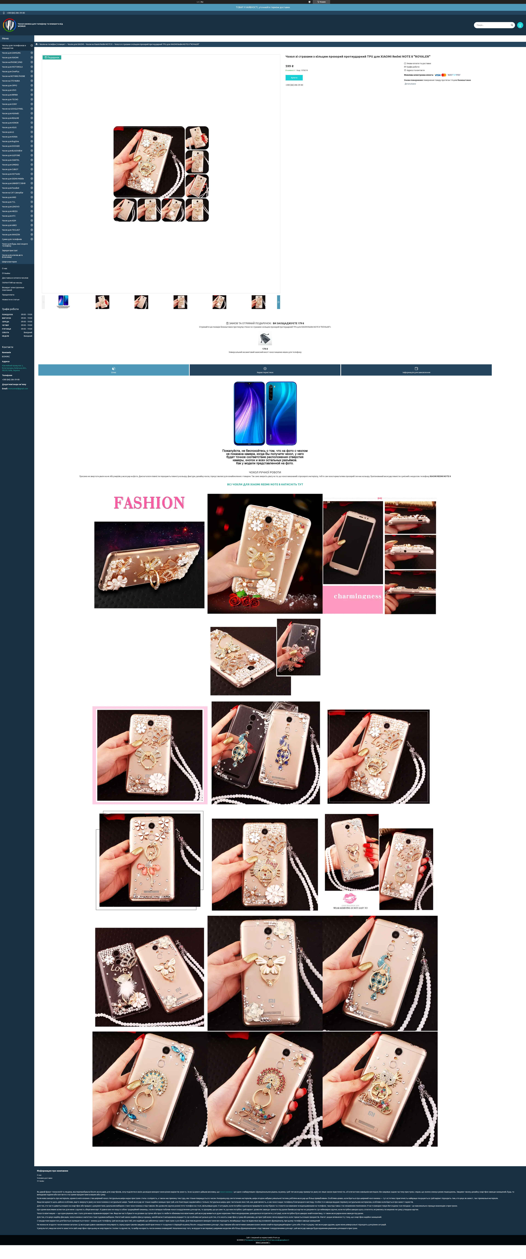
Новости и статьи (10, 299)
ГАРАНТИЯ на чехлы (12, 282)
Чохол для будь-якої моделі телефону (15, 245)
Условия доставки (44, 1178)
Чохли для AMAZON (11, 234)
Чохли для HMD (9, 197)
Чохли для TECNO (10, 99)
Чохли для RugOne (10, 141)
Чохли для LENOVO (10, 207)
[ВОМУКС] (9, 25)
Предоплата (8, 295)
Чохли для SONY (9, 104)
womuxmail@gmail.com (18, 389)
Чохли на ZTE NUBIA (11, 81)
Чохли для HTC (9, 216)
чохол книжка (226, 1192)
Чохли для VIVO (9, 90)
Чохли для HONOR (10, 123)
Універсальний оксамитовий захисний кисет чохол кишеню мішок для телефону (265, 352)
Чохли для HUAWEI (10, 113)
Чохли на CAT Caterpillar (12, 193)
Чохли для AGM (9, 221)
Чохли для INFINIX (10, 95)
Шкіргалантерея (9, 262)
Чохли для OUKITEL (10, 160)
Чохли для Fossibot (10, 188)
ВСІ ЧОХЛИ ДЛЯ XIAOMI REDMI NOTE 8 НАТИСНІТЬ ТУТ (265, 484)
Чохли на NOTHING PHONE (13, 76)
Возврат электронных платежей (13, 288)
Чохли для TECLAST (11, 230)
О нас (4, 268)
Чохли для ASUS (9, 127)
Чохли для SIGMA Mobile (13, 179)
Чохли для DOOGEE (11, 146)
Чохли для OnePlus (10, 71)
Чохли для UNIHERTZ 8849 (13, 183)
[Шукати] (512, 25)
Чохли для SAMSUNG (11, 53)
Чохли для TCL (8, 202)
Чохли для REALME (10, 118)
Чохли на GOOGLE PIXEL (12, 109)
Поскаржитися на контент (255, 1240)
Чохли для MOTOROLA (12, 67)
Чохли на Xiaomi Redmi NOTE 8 (99, 44)
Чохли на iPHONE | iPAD (12, 62)
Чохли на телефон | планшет (52, 44)
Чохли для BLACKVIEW (12, 151)
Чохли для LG (8, 132)
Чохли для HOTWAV (11, 174)
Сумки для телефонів (12, 239)
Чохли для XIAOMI (76, 44)
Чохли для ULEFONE (11, 155)
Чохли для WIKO (9, 225)
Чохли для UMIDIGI (10, 165)
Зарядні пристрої (10, 250)
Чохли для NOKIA (9, 137)
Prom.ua (276, 1237)
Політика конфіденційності (278, 1240)
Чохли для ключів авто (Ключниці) (12, 256)
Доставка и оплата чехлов (15, 278)
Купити (294, 78)
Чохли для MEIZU (10, 211)
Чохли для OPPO (9, 85)
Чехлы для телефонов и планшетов (14, 46)
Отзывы (6, 273)
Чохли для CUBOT (10, 169)
